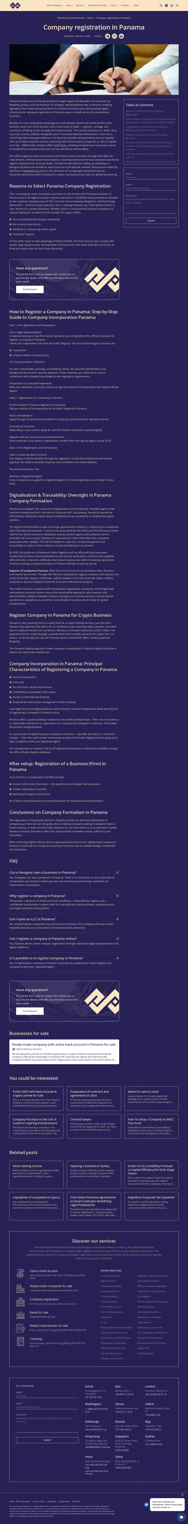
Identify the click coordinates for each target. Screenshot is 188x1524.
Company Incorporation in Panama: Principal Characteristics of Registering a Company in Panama (149, 146)
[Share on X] (114, 36)
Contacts (125, 5)
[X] (158, 1501)
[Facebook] (152, 1501)
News (136, 5)
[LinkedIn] (171, 1501)
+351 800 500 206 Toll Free (96, 1466)
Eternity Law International (70, 17)
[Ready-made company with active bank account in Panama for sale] (64, 1051)
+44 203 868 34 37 (154, 1394)
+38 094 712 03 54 (124, 1394)
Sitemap (75, 1501)
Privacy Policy (39, 1501)
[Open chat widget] (181, 1517)
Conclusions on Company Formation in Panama (150, 161)
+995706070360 (123, 1467)
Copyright (51, 1501)
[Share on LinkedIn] (121, 36)
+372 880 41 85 (152, 1415)
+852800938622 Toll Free (97, 1447)
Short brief (131, 196)
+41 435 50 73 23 (93, 1397)
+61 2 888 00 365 (153, 1444)
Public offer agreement (20, 1501)
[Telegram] (165, 1501)
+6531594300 (122, 1450)
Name (129, 174)
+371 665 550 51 (123, 1429)
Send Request (30, 289)
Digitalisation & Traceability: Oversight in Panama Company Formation (147, 128)
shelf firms (60, 145)
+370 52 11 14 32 (123, 1412)
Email (129, 185)
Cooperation (64, 1501)
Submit (151, 220)
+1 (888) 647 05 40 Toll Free (96, 1410)
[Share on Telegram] (107, 36)
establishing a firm (34, 170)
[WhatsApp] (177, 1501)
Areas (68, 5)
